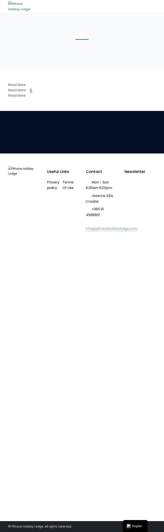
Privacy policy (53, 185)
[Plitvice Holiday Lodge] (20, 6)
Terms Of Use (68, 185)
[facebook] (9, 496)
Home (75, 51)
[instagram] (16, 496)
